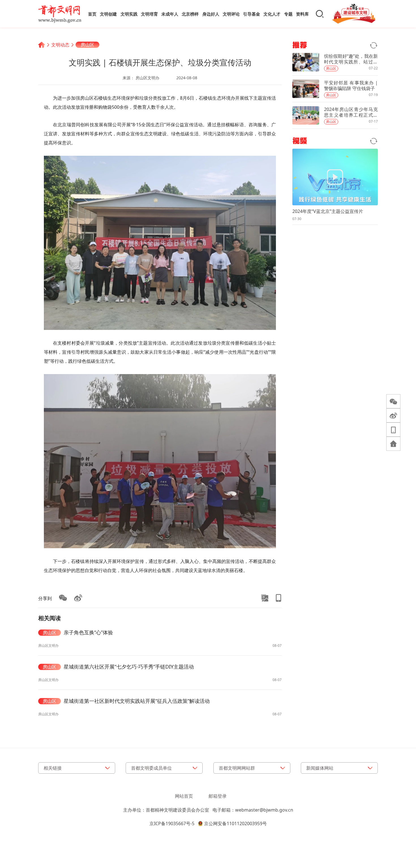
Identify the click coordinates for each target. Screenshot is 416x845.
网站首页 (184, 796)
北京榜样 (190, 14)
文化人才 (271, 14)
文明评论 (231, 14)
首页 (92, 14)
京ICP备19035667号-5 (171, 823)
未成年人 (169, 14)
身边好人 (210, 14)
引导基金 (251, 14)
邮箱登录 (218, 796)
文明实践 (129, 14)
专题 (288, 14)
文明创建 (108, 14)
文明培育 (149, 14)
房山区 (87, 45)
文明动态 (60, 45)
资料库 (302, 14)
